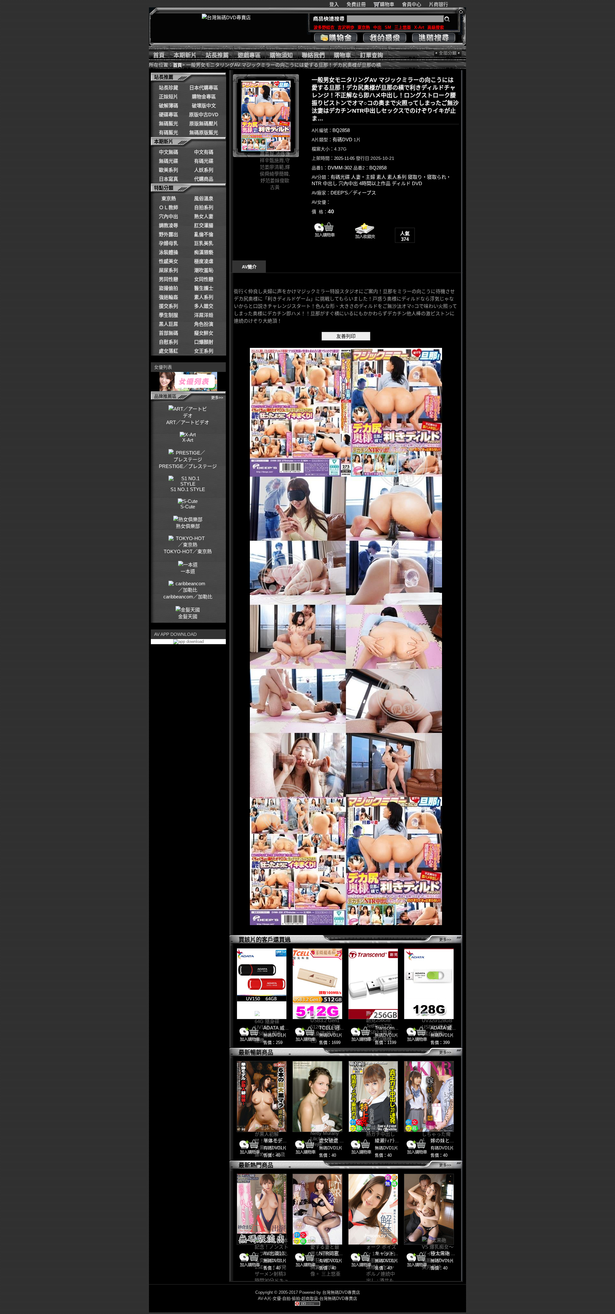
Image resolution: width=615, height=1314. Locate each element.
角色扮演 (203, 324)
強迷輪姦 (168, 297)
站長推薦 (217, 55)
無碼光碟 (168, 161)
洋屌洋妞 (203, 315)
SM (388, 27)
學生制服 (168, 315)
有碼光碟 (203, 161)
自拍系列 (203, 207)
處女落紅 (168, 351)
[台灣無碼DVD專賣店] (226, 17)
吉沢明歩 (346, 27)
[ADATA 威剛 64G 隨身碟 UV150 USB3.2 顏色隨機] (262, 983)
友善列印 (346, 336)
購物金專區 (204, 96)
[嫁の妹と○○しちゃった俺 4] (429, 1096)
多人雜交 (203, 306)
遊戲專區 (249, 55)
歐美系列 (168, 170)
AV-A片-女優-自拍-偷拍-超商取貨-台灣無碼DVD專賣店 (307, 1298)
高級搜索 (435, 27)
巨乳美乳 (203, 243)
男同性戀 (168, 279)
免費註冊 (356, 4)
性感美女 (168, 261)
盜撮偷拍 (168, 288)
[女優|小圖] (266, 116)
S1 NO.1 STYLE (187, 489)
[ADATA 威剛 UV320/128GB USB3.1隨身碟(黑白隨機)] (429, 983)
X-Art (419, 27)
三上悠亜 (402, 27)
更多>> (217, 398)
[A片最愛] (364, 241)
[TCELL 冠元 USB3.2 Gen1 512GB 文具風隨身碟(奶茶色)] (317, 983)
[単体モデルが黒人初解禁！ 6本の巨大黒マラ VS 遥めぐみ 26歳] (262, 1096)
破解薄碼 (168, 105)
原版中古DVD (203, 114)
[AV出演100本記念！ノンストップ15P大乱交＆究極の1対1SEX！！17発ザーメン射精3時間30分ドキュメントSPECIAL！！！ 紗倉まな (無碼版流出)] (262, 1209)
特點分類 (163, 188)
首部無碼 (168, 333)
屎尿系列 (168, 270)
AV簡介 (249, 266)
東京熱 (363, 27)
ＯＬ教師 (168, 207)
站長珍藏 (168, 87)
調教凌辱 (168, 225)
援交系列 (168, 306)
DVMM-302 (340, 167)
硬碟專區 (168, 114)
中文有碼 (203, 152)
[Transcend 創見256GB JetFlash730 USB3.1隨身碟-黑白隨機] (373, 983)
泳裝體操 (168, 252)
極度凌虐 (203, 261)
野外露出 (168, 234)
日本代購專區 (203, 87)
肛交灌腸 (203, 225)
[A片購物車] (324, 239)
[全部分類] (448, 53)
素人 (381, 177)
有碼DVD (342, 139)
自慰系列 (168, 342)
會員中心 (411, 4)
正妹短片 (168, 96)
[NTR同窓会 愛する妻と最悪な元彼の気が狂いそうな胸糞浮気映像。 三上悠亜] (317, 1209)
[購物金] (335, 38)
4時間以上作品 (374, 183)
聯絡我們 (313, 55)
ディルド (401, 183)
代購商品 (203, 179)
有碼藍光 (168, 132)
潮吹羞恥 (203, 270)
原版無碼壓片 (203, 123)
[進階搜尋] (433, 38)
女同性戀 (203, 279)
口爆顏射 (203, 342)
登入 (334, 4)
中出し (330, 183)
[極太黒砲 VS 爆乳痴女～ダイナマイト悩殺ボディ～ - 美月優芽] (429, 1209)
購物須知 (281, 55)
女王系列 (203, 351)
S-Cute (187, 506)
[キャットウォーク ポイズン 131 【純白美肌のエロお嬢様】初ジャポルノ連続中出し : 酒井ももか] (373, 1209)
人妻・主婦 (363, 177)
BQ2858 (341, 130)
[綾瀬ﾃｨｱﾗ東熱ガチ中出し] (373, 1096)
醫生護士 (203, 288)
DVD (417, 183)
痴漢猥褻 (203, 252)
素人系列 (203, 297)
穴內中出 (168, 216)
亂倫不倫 (203, 234)
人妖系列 (203, 170)
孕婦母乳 (168, 243)
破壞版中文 (204, 105)
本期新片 (185, 55)
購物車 (387, 4)
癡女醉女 (203, 333)
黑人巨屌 (168, 324)
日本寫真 (168, 179)
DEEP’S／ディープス (353, 192)
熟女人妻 (203, 216)
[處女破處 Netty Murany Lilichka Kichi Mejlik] (317, 1096)
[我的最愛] (384, 38)
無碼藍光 (168, 123)
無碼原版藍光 (203, 132)
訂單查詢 (371, 55)
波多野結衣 (324, 27)
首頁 (159, 55)
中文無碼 (168, 152)
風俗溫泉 (203, 198)
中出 (377, 27)
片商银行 (441, 4)
